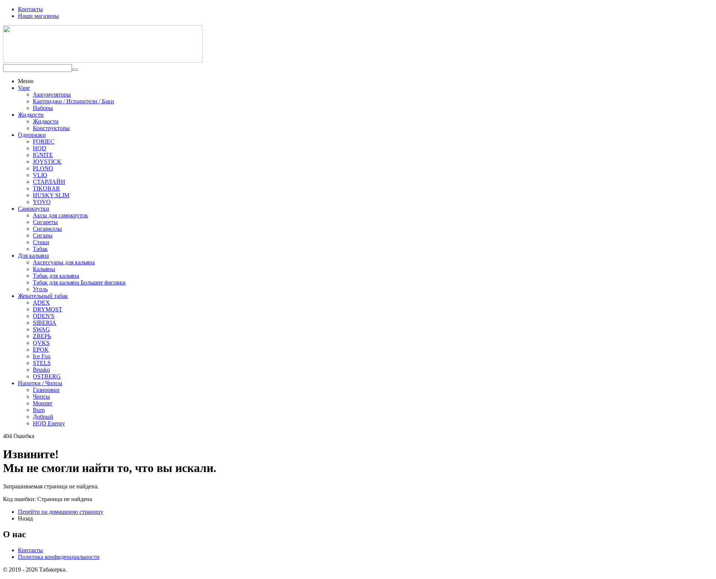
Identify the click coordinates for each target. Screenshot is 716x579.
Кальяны (44, 269)
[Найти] (75, 70)
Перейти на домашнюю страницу (60, 512)
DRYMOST (47, 309)
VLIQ (40, 175)
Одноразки (32, 135)
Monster (42, 403)
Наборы (43, 108)
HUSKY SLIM (51, 195)
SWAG (41, 329)
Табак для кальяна (56, 276)
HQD (39, 148)
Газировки (46, 390)
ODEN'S (43, 316)
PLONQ (43, 168)
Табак (40, 249)
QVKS (41, 343)
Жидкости (31, 114)
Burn (39, 410)
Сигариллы (47, 229)
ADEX (41, 302)
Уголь (40, 289)
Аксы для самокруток (60, 215)
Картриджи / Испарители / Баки (73, 101)
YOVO (42, 202)
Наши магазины (38, 16)
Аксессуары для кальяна (64, 262)
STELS (42, 363)
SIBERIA (44, 323)
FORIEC (43, 141)
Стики (41, 242)
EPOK (41, 349)
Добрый (43, 416)
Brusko (41, 369)
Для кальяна (33, 255)
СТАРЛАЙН (49, 182)
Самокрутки (33, 208)
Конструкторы (51, 128)
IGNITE (43, 155)
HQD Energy (49, 423)
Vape (24, 88)
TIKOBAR (46, 188)
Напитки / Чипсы (40, 383)
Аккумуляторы (52, 94)
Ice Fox (42, 356)
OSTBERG (47, 376)
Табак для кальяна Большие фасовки (79, 282)
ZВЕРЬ (42, 336)
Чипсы (41, 396)
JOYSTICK (47, 161)
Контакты (30, 9)
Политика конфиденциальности (59, 557)
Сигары (43, 235)
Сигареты (45, 222)
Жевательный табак (43, 296)
